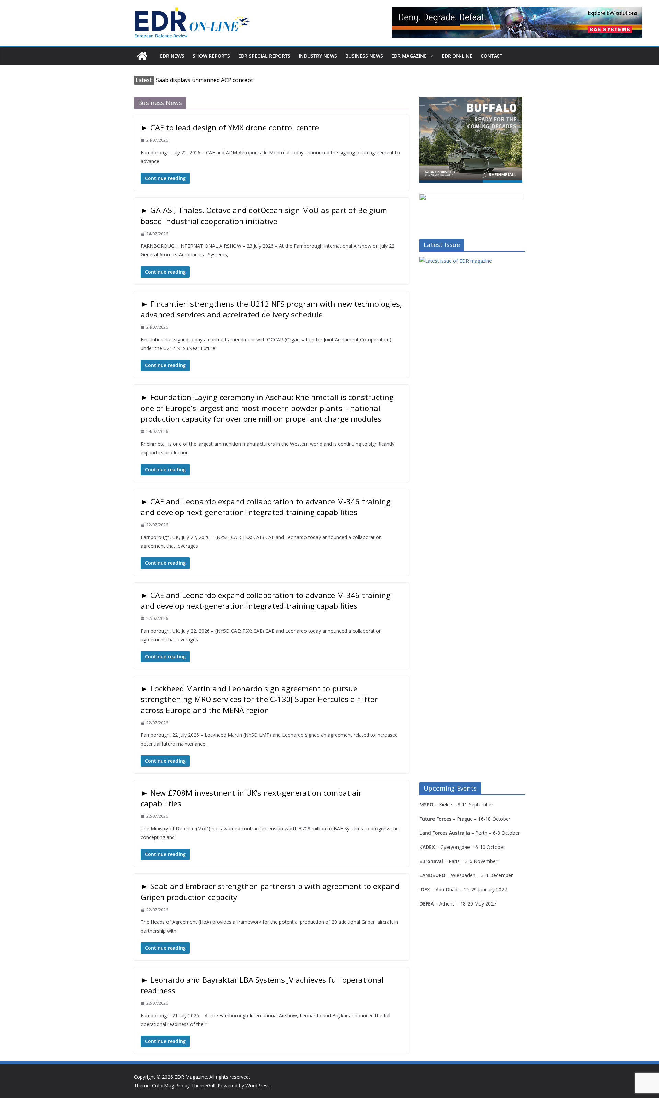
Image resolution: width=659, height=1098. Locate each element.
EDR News (172, 55)
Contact (491, 55)
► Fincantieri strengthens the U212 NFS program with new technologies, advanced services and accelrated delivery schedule (271, 309)
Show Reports (211, 55)
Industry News (318, 55)
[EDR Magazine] (142, 55)
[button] (430, 56)
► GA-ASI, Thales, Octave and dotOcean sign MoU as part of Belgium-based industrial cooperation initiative (265, 215)
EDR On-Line (457, 55)
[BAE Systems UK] (517, 22)
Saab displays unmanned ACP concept (204, 80)
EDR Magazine (409, 55)
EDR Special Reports (264, 55)
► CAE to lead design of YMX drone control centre (230, 127)
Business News (364, 55)
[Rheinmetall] (470, 101)
